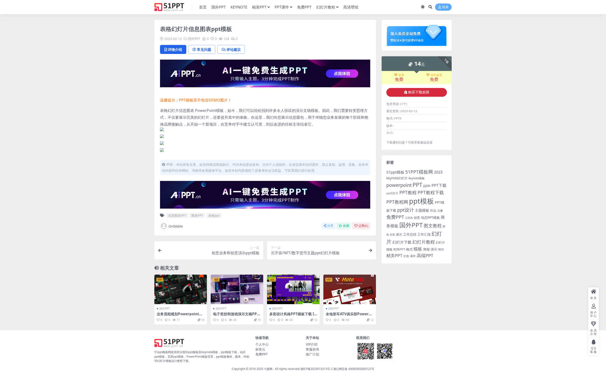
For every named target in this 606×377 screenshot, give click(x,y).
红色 (406, 256)
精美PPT (259, 7)
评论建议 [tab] (234, 49)
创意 (417, 217)
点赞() (363, 226)
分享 (330, 226)
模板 (418, 249)
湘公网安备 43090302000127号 (353, 369)
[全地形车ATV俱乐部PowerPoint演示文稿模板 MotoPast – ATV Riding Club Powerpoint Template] (349, 289)
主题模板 (422, 210)
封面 (392, 234)
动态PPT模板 (430, 217)
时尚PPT (399, 249)
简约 (441, 249)
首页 (203, 7)
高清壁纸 (350, 7)
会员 (401, 75)
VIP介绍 (311, 344)
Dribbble (176, 226)
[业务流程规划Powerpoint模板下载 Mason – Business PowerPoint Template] (180, 289)
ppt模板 (421, 201)
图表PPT (197, 215)
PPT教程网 (397, 202)
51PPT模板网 (419, 172)
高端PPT (425, 255)
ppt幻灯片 (392, 193)
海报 (426, 249)
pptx (427, 185)
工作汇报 (424, 234)
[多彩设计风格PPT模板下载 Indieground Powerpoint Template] (293, 289)
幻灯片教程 (325, 7)
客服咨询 (312, 349)
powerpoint (399, 185)
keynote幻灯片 (397, 178)
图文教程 (433, 225)
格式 (409, 249)
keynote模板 (417, 178)
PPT (417, 184)
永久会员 (436, 75)
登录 (445, 7)
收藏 (346, 226)
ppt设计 (405, 210)
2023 (438, 172)
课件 (413, 256)
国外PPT (218, 7)
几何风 (409, 217)
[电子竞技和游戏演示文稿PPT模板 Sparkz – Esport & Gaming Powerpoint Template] (237, 289)
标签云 (260, 349)
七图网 (268, 369)
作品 (433, 210)
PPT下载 (439, 185)
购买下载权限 (418, 92)
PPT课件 (282, 7)
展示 (399, 234)
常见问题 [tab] (204, 49)
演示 (434, 249)
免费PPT (304, 7)
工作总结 (409, 234)
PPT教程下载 (431, 192)
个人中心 (262, 344)
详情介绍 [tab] (175, 49)
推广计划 (312, 354)
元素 (440, 210)
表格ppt (213, 215)
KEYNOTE (239, 7)
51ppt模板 (395, 172)
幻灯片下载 (401, 242)
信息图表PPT (177, 215)
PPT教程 (408, 192)
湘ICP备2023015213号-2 (316, 369)
